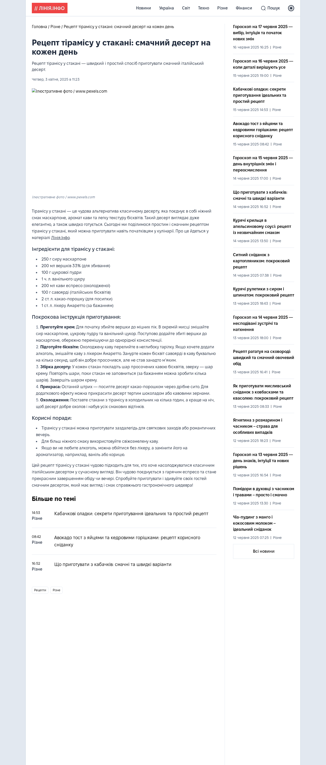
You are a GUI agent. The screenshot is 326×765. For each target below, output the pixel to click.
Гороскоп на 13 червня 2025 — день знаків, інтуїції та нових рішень (263, 460)
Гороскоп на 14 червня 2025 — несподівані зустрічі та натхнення (263, 323)
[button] (291, 8)
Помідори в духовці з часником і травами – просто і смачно (263, 492)
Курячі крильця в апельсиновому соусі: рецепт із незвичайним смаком (262, 226)
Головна (40, 26)
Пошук (273, 8)
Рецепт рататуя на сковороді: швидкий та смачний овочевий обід (263, 357)
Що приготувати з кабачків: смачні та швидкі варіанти (112, 564)
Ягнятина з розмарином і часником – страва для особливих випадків (257, 426)
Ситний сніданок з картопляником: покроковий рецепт (261, 261)
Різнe (222, 8)
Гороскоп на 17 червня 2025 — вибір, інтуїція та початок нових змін (263, 32)
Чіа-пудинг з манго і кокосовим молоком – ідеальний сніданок (254, 523)
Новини (143, 8)
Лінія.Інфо (60, 238)
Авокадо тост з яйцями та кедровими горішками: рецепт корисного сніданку (263, 129)
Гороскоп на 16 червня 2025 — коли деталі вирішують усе (263, 64)
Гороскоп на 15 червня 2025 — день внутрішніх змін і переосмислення (263, 164)
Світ (186, 8)
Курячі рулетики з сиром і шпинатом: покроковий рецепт (263, 292)
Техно (203, 8)
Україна (166, 8)
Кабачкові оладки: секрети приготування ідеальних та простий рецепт (131, 513)
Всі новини (264, 551)
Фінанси (244, 8)
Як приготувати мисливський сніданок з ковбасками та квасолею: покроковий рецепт (263, 392)
